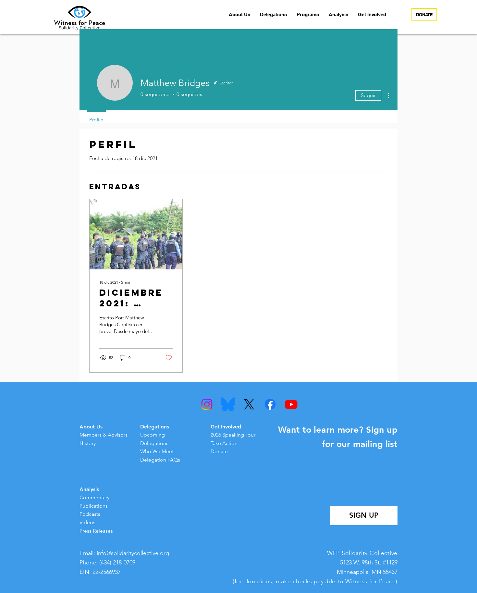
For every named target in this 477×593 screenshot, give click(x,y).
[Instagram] (207, 404)
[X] (249, 404)
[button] (239, 14)
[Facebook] (270, 404)
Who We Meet (157, 451)
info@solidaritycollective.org (133, 553)
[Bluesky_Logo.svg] (228, 404)
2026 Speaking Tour (233, 435)
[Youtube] (291, 404)
